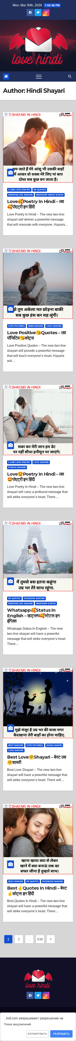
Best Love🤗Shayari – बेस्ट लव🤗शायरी (36, 759)
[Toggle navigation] (38, 76)
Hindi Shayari (35, 326)
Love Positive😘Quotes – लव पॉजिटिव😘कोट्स (36, 335)
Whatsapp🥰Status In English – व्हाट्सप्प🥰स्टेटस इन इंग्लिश (33, 615)
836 (40, 939)
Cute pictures (16, 326)
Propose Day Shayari (20, 195)
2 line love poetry (19, 190)
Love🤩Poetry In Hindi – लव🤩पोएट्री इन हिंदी (35, 476)
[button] (69, 76)
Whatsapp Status (46, 603)
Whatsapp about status (49, 195)
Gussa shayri (54, 745)
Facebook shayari (34, 598)
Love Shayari (53, 326)
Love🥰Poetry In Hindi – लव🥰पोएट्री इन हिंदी (35, 204)
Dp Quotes (40, 190)
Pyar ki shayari (17, 467)
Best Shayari (15, 745)
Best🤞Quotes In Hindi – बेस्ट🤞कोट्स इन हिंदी (37, 890)
